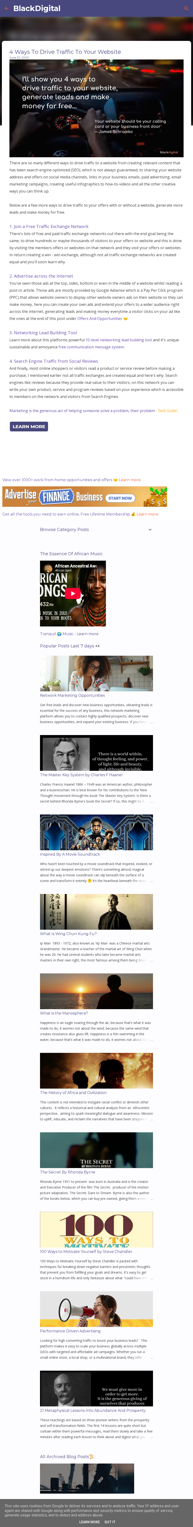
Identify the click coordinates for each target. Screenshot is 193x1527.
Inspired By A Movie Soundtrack (70, 854)
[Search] (186, 8)
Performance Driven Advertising (70, 1331)
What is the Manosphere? (64, 1013)
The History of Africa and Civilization (73, 1092)
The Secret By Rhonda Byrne (67, 1172)
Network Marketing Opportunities (72, 695)
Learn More (89, 1522)
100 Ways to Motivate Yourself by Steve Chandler (86, 1251)
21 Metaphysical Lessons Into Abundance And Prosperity (93, 1410)
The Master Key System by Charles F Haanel (81, 775)
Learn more (130, 480)
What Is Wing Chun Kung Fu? (68, 934)
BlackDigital (36, 8)
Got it (110, 1522)
